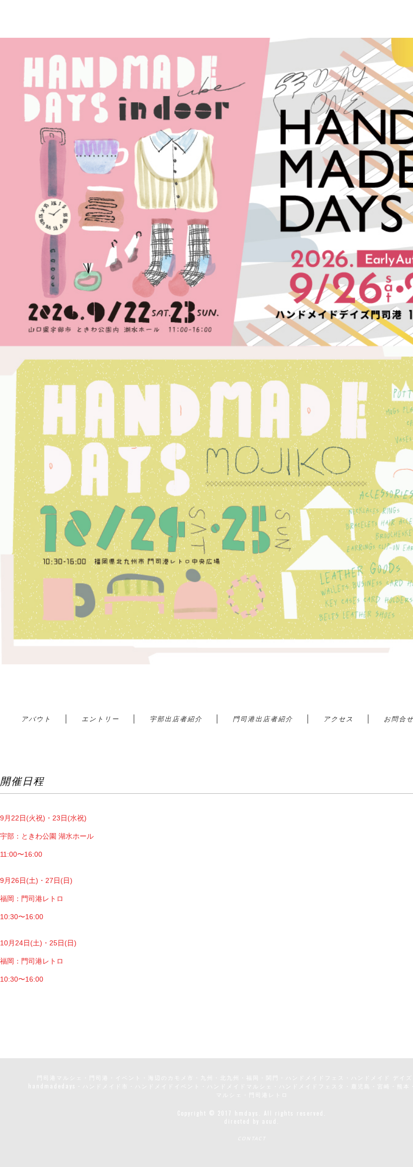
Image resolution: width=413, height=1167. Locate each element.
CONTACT (252, 1138)
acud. (271, 1121)
